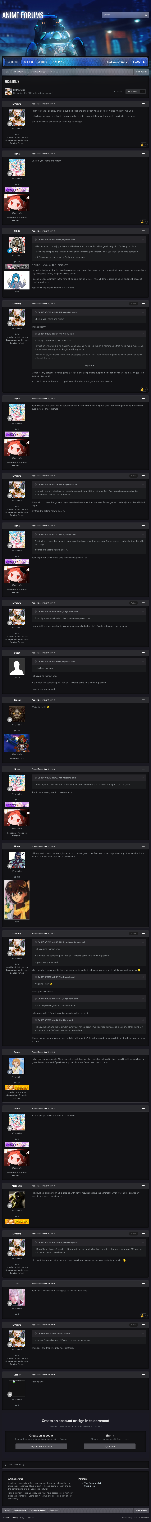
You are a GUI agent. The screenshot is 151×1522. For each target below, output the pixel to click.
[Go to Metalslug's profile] (17, 1199)
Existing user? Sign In (117, 62)
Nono (17, 846)
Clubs (30, 61)
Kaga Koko (68, 312)
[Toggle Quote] (36, 239)
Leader (17, 1374)
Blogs (44, 61)
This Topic (134, 15)
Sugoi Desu (89, 1486)
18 (18, 1216)
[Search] (146, 15)
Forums (14, 61)
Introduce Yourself (44, 93)
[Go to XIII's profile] (17, 1297)
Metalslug (17, 1186)
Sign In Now (109, 1446)
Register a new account (41, 1446)
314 (18, 877)
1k (18, 184)
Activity (59, 61)
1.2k (18, 730)
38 (18, 134)
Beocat (17, 700)
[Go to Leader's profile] (17, 1388)
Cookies (30, 1518)
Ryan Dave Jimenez (72, 942)
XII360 (17, 231)
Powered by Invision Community (135, 1517)
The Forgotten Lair (92, 1483)
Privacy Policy (18, 1518)
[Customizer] (144, 61)
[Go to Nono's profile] (17, 860)
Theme (5, 1518)
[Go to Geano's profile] (17, 1066)
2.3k (18, 1082)
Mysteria (20, 90)
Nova (17, 153)
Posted (43, 104)
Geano (17, 1052)
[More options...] (143, 104)
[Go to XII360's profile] (17, 245)
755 (18, 261)
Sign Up (136, 62)
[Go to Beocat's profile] (17, 714)
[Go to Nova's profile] (17, 167)
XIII (17, 1283)
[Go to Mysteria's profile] (8, 91)
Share (118, 91)
